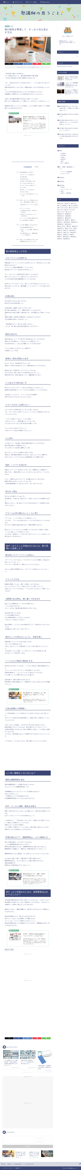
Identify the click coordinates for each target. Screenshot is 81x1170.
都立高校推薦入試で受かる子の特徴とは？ (68, 115)
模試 (62, 161)
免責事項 (17, 1168)
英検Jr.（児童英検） (66, 193)
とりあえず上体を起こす (27, 183)
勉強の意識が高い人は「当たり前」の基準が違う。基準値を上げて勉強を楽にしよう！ (68, 108)
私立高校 (73, 230)
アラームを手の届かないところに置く (29, 194)
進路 (60, 236)
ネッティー (61, 211)
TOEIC (63, 187)
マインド (69, 211)
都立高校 (66, 236)
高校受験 (67, 238)
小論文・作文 (62, 226)
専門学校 (63, 155)
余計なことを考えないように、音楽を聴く (29, 215)
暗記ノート (69, 228)
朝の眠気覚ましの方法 (26, 172)
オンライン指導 (32, 2)
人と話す (23, 187)
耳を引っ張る (24, 191)
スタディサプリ (65, 173)
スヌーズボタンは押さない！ (29, 185)
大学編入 (63, 153)
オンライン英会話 (74, 205)
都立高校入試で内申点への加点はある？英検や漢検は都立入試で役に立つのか (68, 136)
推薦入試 (63, 159)
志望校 (75, 226)
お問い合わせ (46, 2)
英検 (62, 191)
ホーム (7, 2)
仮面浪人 (61, 213)
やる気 (74, 203)
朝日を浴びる (24, 179)
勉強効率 (8, 949)
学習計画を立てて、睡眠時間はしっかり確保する (29, 234)
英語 (72, 234)
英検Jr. (66, 234)
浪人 (66, 230)
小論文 (63, 157)
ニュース (61, 209)
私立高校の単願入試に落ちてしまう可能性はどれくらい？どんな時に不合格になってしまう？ (68, 122)
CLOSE (36, 166)
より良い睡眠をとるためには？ (29, 225)
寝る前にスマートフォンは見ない (29, 205)
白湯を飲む (24, 176)
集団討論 (74, 236)
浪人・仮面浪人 (65, 163)
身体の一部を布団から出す (28, 181)
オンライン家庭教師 (66, 171)
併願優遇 (68, 213)
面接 (60, 238)
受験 (60, 150)
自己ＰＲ (67, 232)
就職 (69, 226)
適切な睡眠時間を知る (27, 227)
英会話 (74, 232)
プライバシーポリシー (8, 1168)
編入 (60, 232)
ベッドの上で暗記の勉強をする (29, 218)
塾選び (60, 222)
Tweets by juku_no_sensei (64, 66)
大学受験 (67, 222)
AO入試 (61, 203)
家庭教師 (61, 224)
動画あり (61, 220)
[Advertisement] (28, 148)
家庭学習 (7, 26)
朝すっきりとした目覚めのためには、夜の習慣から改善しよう (29, 201)
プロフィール (18, 2)
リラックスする (25, 208)
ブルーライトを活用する (27, 174)
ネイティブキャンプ (66, 189)
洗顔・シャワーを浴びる (27, 189)
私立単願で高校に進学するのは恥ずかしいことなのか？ (68, 129)
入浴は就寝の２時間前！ (27, 220)
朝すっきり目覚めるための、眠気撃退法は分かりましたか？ (29, 240)
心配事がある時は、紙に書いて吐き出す (29, 211)
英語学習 (61, 185)
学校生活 (61, 177)
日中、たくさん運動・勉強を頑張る (29, 230)
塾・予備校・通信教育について (66, 168)
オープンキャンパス (63, 207)
